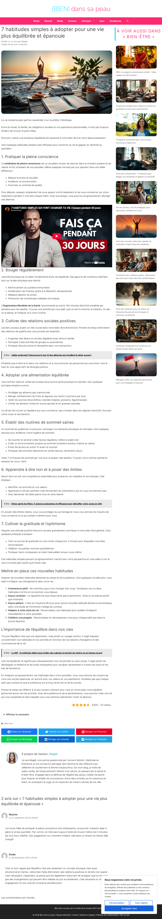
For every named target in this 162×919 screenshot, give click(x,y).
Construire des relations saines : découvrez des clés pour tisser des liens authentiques (135, 276)
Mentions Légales (87, 915)
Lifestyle (86, 21)
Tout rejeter (141, 903)
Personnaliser (116, 903)
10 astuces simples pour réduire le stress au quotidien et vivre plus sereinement (136, 107)
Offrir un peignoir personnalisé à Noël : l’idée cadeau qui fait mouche (136, 73)
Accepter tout (129, 908)
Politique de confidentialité (107, 915)
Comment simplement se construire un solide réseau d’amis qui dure (133, 347)
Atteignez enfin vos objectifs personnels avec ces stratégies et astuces (134, 381)
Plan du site (124, 915)
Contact (75, 915)
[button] (127, 21)
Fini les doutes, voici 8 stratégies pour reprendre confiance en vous (133, 209)
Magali (53, 754)
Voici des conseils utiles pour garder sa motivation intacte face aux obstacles (133, 242)
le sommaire (17, 714)
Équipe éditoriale (63, 915)
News (36, 21)
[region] (129, 895)
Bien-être (8, 723)
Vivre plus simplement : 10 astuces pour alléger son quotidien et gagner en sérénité (135, 175)
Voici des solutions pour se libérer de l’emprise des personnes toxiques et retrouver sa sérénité (132, 312)
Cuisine (72, 21)
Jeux (101, 21)
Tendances (115, 21)
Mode (60, 21)
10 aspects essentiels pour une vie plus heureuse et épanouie (133, 141)
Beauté (48, 21)
